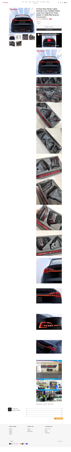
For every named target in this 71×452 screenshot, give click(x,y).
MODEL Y (10, 428)
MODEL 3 (10, 430)
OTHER (10, 434)
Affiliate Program (30, 431)
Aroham (61, 441)
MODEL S (10, 431)
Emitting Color (38, 21)
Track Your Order (47, 428)
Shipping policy (47, 432)
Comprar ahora (49, 29)
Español (11, 441)
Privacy (46, 431)
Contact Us (29, 430)
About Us (28, 428)
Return (46, 430)
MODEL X (10, 432)
